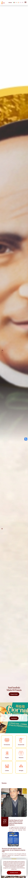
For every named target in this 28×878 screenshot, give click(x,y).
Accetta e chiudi (14, 872)
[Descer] (2, 528)
